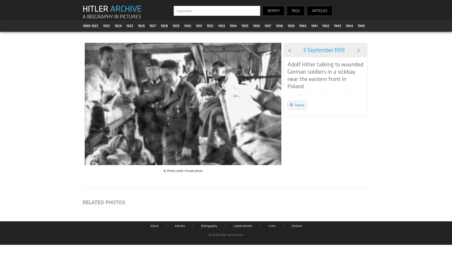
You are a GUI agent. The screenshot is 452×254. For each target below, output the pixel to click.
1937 (268, 26)
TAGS (296, 10)
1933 (221, 26)
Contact (297, 226)
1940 (303, 26)
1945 (361, 26)
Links (271, 226)
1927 (152, 26)
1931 (199, 26)
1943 (337, 26)
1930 (187, 26)
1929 (176, 26)
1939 (291, 26)
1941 (314, 26)
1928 (164, 26)
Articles (180, 226)
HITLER (112, 9)
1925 (129, 26)
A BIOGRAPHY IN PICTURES (112, 17)
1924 (118, 26)
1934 (233, 26)
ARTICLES (319, 10)
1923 (106, 26)
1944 (349, 26)
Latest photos (243, 226)
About (154, 226)
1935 (245, 26)
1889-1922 (90, 26)
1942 (325, 26)
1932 (210, 26)
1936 (256, 26)
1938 (279, 26)
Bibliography (209, 226)
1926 (141, 26)
